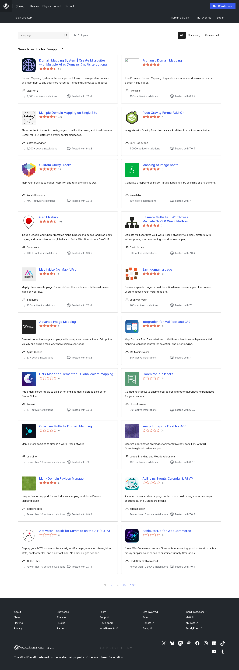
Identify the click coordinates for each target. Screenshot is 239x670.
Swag (147, 628)
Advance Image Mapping (57, 322)
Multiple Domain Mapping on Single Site (68, 112)
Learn (103, 611)
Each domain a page (157, 269)
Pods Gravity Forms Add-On (163, 112)
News (17, 617)
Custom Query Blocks (55, 165)
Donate (148, 622)
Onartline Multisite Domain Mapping (65, 426)
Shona (50, 648)
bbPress (192, 622)
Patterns (62, 628)
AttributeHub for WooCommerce (166, 531)
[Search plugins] (65, 35)
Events (147, 617)
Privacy (18, 628)
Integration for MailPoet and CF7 (166, 322)
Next (132, 584)
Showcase (63, 611)
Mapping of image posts (160, 165)
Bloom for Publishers (157, 374)
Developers (106, 622)
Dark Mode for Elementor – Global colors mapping (76, 374)
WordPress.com (196, 611)
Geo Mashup (48, 217)
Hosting (18, 622)
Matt (190, 617)
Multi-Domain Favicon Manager (62, 478)
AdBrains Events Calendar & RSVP (167, 478)
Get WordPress (222, 6)
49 (124, 585)
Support (104, 617)
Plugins (61, 622)
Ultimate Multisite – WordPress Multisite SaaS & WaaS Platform (165, 219)
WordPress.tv (109, 628)
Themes (61, 617)
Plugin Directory (23, 17)
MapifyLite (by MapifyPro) (58, 269)
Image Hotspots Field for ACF (164, 426)
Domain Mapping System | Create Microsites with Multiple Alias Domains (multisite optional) (74, 62)
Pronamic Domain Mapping (162, 60)
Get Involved (150, 611)
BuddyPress (194, 628)
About (17, 611)
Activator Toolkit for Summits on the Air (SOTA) (74, 531)
